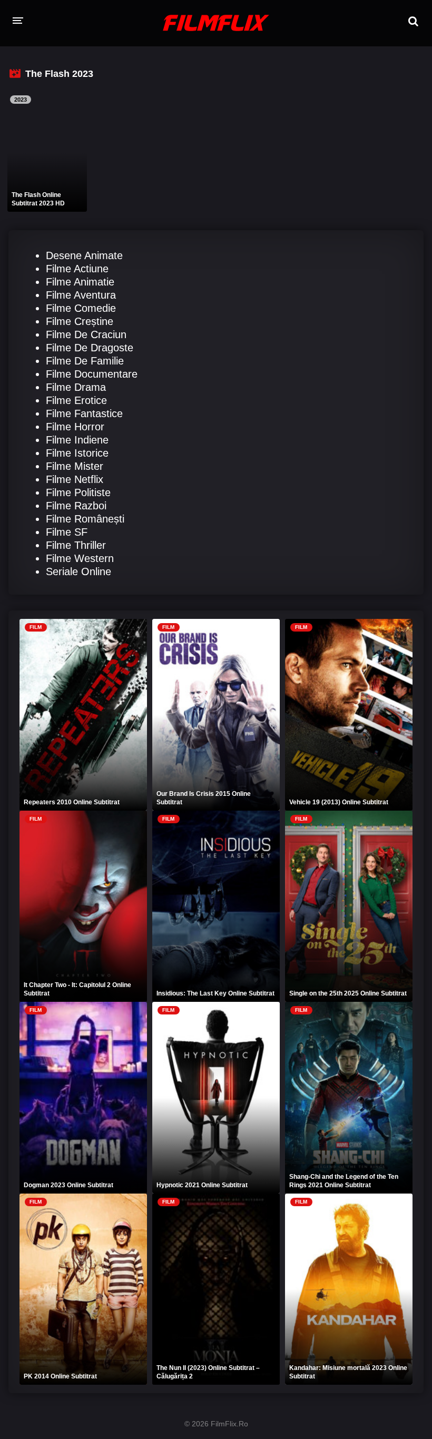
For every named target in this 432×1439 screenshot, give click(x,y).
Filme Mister (74, 466)
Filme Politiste (78, 492)
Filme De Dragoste (89, 347)
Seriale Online (78, 571)
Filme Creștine (79, 321)
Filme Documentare (92, 374)
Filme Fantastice (84, 413)
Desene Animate (84, 255)
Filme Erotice (76, 400)
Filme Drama (76, 387)
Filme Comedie (81, 308)
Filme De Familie (85, 361)
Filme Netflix (74, 479)
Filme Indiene (77, 440)
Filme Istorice (77, 453)
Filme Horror (75, 426)
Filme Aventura (81, 295)
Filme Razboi (76, 505)
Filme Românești (85, 519)
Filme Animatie (80, 282)
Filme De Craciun (86, 334)
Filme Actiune (77, 268)
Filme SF (66, 532)
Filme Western (80, 558)
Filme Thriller (76, 545)
